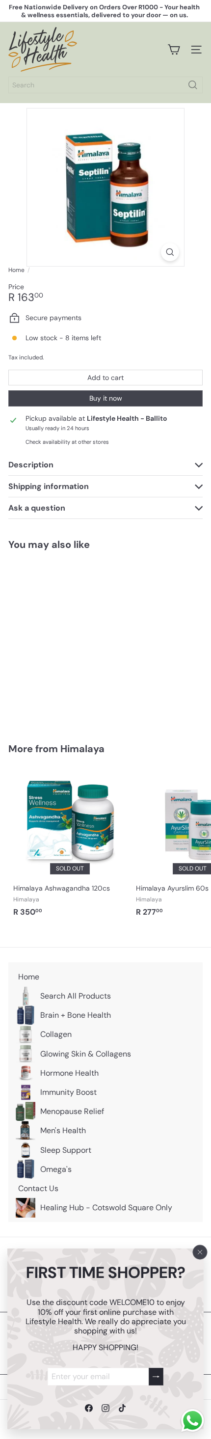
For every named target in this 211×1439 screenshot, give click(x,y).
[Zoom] (170, 252)
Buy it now (105, 398)
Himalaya (82, 748)
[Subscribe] (156, 1376)
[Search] (193, 85)
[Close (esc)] (200, 1252)
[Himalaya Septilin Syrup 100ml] (69, 640)
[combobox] (105, 85)
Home (16, 270)
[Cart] (173, 49)
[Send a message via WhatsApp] (192, 1420)
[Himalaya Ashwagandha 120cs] (69, 845)
